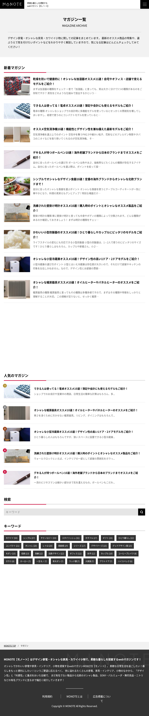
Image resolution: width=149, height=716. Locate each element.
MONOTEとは (74, 696)
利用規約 (47, 696)
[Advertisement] (74, 338)
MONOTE (70, 706)
